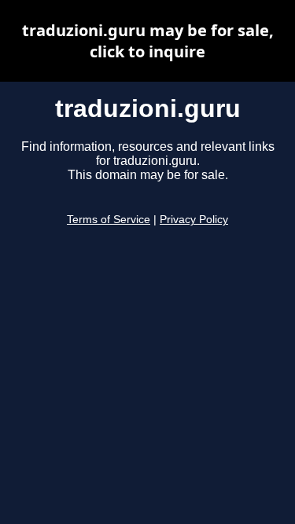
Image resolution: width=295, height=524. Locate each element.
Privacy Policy (194, 219)
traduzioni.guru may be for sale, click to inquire (148, 41)
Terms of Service (108, 219)
